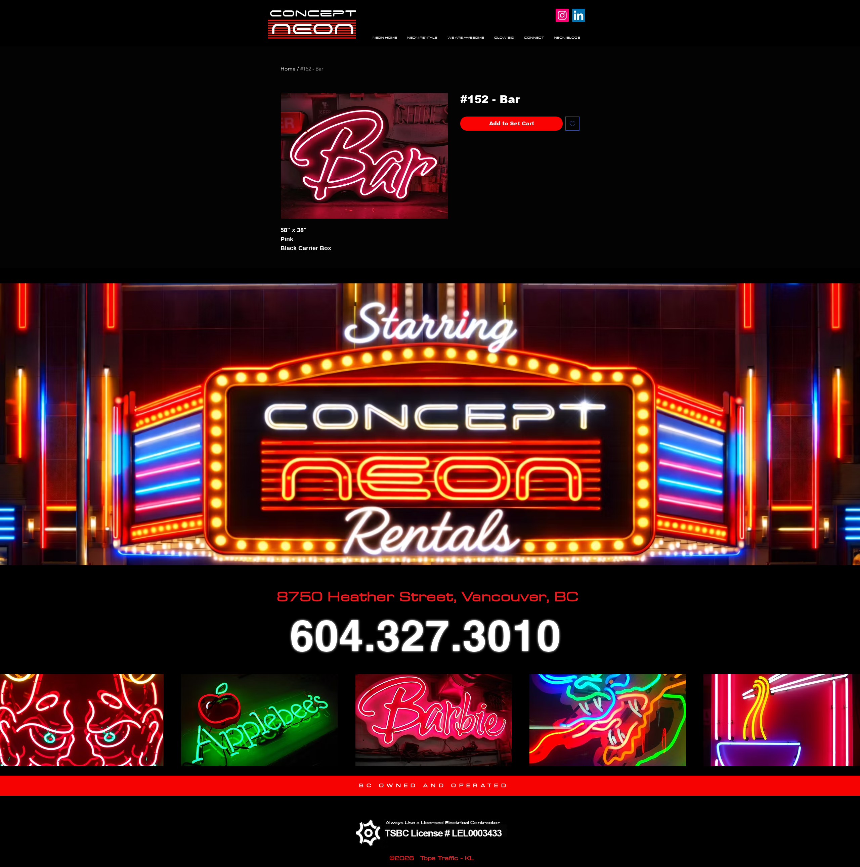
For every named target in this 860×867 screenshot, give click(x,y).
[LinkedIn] (578, 15)
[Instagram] (562, 15)
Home (288, 68)
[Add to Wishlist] (572, 124)
